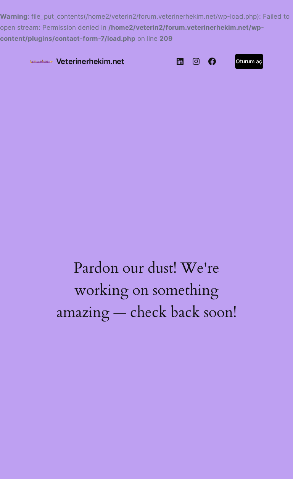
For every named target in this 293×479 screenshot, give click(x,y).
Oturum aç (249, 61)
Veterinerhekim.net (90, 61)
